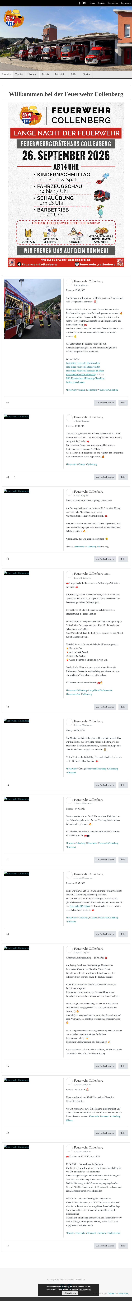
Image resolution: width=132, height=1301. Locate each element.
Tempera (111, 1293)
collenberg (115, 1116)
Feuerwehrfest (73, 694)
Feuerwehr (72, 390)
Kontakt (101, 3)
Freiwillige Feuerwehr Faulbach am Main (85, 371)
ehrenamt (105, 1116)
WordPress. (123, 1293)
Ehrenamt (71, 772)
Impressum (126, 3)
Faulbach (102, 1233)
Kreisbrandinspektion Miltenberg (81, 374)
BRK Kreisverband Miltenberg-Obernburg (85, 378)
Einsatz (82, 390)
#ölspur (69, 1120)
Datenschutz (113, 3)
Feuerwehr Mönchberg (80, 906)
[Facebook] (80, 3)
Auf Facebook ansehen (105, 402)
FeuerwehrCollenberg (108, 390)
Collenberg (92, 390)
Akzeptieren (70, 1293)
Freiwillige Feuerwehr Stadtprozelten (83, 367)
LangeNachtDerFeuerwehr (101, 690)
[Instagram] (84, 3)
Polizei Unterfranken (75, 382)
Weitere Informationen (81, 1289)
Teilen (123, 402)
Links (92, 3)
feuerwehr (94, 1116)
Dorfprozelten (114, 1233)
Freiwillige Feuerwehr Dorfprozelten (83, 363)
